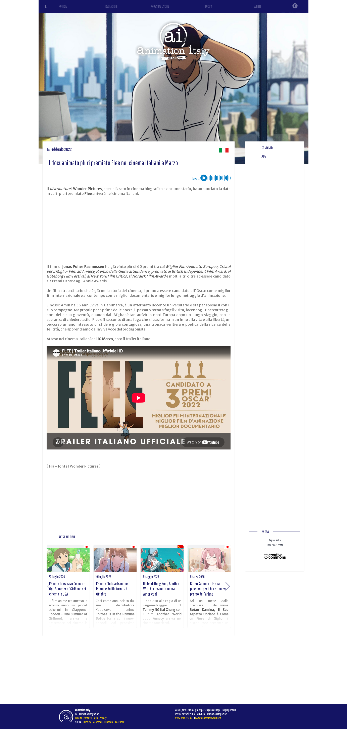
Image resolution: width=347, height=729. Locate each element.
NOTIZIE (63, 6)
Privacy (103, 718)
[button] (228, 586)
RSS (96, 718)
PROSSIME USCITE (160, 6)
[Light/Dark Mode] (47, 7)
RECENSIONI (111, 6)
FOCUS (208, 6)
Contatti (88, 718)
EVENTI (257, 6)
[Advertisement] (139, 230)
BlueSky (87, 722)
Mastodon (98, 722)
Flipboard (108, 722)
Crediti (78, 718)
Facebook (120, 722)
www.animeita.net (184, 718)
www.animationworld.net (208, 718)
